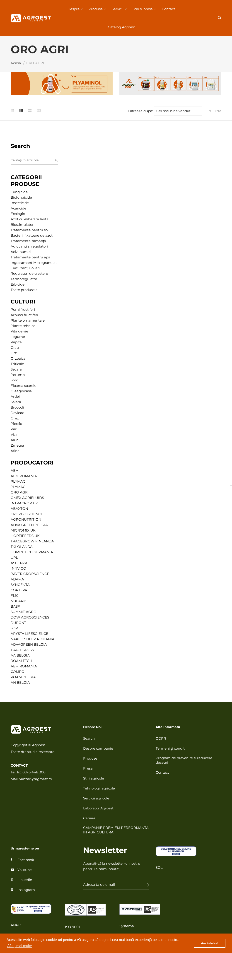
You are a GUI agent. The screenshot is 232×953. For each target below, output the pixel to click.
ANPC (16, 925)
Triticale (17, 364)
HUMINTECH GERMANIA (32, 552)
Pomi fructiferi (23, 309)
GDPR (161, 738)
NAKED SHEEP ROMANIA (32, 639)
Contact (168, 9)
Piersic (16, 423)
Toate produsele (24, 290)
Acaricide (18, 208)
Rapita (16, 342)
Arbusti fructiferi (24, 315)
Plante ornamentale (28, 320)
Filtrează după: (140, 111)
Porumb (18, 375)
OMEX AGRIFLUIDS (27, 498)
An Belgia (20, 682)
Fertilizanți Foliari (25, 268)
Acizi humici (21, 252)
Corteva (19, 590)
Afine (15, 451)
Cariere (89, 818)
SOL (159, 867)
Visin (15, 434)
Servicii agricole (96, 798)
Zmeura (17, 445)
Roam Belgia (23, 677)
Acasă (16, 63)
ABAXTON (19, 508)
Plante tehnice (23, 326)
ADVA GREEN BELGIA (29, 525)
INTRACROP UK (24, 503)
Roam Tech (21, 661)
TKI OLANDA (22, 546)
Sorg (14, 380)
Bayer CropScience (30, 574)
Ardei (15, 396)
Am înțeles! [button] (209, 943)
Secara (16, 369)
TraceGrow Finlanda (32, 541)
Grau (15, 347)
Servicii (117, 9)
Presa (88, 768)
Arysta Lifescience (29, 633)
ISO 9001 (72, 927)
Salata (16, 402)
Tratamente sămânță (28, 241)
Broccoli (17, 407)
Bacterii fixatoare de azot (32, 235)
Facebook (25, 860)
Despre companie (98, 748)
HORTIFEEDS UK (25, 536)
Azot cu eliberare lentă (29, 219)
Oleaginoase (21, 391)
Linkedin (24, 880)
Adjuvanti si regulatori (29, 246)
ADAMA (17, 579)
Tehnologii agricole (99, 788)
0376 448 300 (34, 772)
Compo (17, 671)
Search (89, 738)
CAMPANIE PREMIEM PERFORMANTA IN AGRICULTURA (116, 829)
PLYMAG (18, 481)
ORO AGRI (20, 492)
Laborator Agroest (98, 808)
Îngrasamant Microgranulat (34, 262)
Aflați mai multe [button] (19, 946)
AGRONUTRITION (26, 519)
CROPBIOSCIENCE (27, 514)
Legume (18, 337)
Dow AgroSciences (30, 617)
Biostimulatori (22, 224)
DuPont (18, 623)
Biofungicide (21, 197)
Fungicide (19, 192)
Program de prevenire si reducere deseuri (184, 760)
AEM (15, 470)
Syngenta (20, 584)
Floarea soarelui (24, 385)
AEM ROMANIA (24, 476)
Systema (126, 926)
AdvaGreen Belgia (29, 644)
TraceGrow (22, 650)
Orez (15, 418)
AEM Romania (24, 666)
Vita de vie (19, 331)
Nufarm (19, 601)
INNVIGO (18, 568)
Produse (96, 9)
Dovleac (17, 413)
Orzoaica (18, 358)
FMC (15, 595)
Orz (14, 353)
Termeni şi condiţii (171, 748)
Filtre (216, 111)
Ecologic (18, 214)
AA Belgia (20, 655)
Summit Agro (23, 612)
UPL (14, 557)
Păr (14, 429)
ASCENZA (19, 563)
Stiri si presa (143, 9)
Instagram (26, 890)
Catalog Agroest (121, 27)
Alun (15, 440)
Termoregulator (24, 279)
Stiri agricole (93, 778)
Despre (74, 9)
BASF (15, 606)
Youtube (24, 870)
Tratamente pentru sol (29, 230)
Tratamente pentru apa (30, 257)
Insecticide (20, 203)
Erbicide (17, 284)
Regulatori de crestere (29, 273)
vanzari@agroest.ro (35, 779)
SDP (14, 628)
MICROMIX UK (23, 530)
